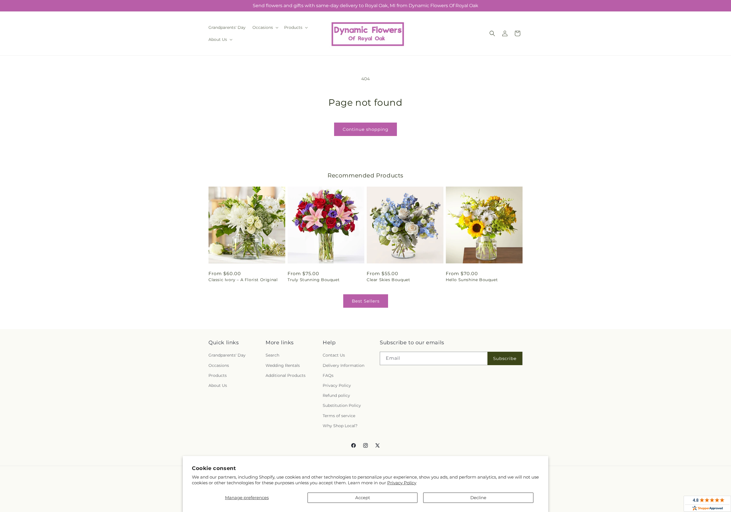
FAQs (328, 375)
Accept (362, 497)
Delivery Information (343, 365)
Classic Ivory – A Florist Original (243, 279)
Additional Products (286, 375)
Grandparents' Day (227, 355)
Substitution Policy (342, 405)
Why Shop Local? (340, 425)
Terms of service (339, 415)
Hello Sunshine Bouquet (472, 279)
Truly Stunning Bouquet (314, 279)
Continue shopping (365, 129)
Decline (478, 497)
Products (217, 375)
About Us (217, 385)
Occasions (218, 365)
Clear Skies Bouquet (388, 279)
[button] (265, 27)
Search (272, 355)
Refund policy (336, 395)
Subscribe (505, 358)
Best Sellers (365, 301)
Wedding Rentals (283, 365)
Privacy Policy (401, 482)
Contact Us (334, 355)
